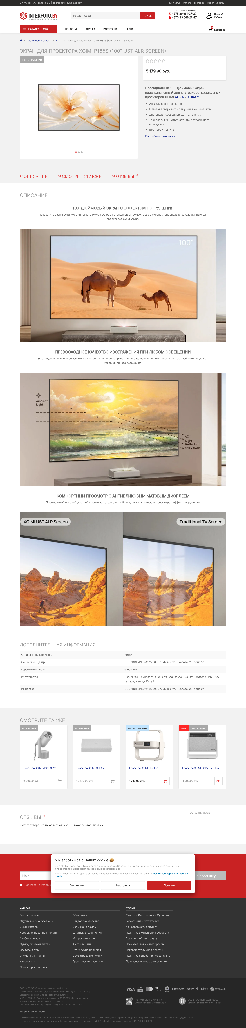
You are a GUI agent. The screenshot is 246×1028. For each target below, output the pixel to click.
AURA (179, 97)
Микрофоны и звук (85, 938)
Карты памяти (82, 944)
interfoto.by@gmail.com (68, 2)
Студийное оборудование (37, 921)
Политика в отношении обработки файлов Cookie (149, 932)
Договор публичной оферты (144, 950)
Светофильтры (29, 950)
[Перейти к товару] (218, 781)
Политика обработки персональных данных (149, 955)
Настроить (123, 885)
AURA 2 (193, 97)
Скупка (90, 29)
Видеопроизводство (86, 921)
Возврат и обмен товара (141, 938)
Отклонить (77, 885)
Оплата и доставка (193, 2)
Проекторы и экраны (33, 967)
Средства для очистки (87, 955)
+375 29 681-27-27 (183, 13)
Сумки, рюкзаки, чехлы (35, 944)
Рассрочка (110, 29)
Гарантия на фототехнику (142, 921)
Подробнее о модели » (160, 136)
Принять (169, 885)
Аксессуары (27, 961)
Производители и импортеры (145, 944)
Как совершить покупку (141, 927)
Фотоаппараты (29, 915)
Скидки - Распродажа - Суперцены (149, 915)
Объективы (80, 915)
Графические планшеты (88, 961)
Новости (71, 29)
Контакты (174, 2)
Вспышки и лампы (84, 927)
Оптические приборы (87, 950)
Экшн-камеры (29, 927)
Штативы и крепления (87, 932)
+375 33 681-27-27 (184, 17)
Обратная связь (215, 2)
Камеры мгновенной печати (38, 932)
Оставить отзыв (200, 812)
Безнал (130, 29)
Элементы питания (32, 955)
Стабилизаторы (30, 938)
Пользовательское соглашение (146, 961)
